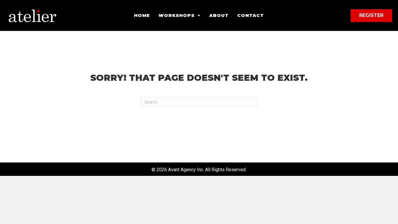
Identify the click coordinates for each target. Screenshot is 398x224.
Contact (250, 15)
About (219, 15)
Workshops (177, 15)
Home (142, 15)
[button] (179, 15)
